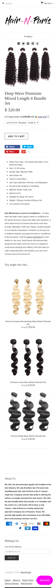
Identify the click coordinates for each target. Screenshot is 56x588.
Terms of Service (12, 583)
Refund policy (26, 583)
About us (16, 580)
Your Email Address (13, 546)
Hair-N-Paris (26, 572)
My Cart (49, 3)
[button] (28, 116)
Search (8, 580)
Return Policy (28, 580)
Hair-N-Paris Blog (34, 237)
